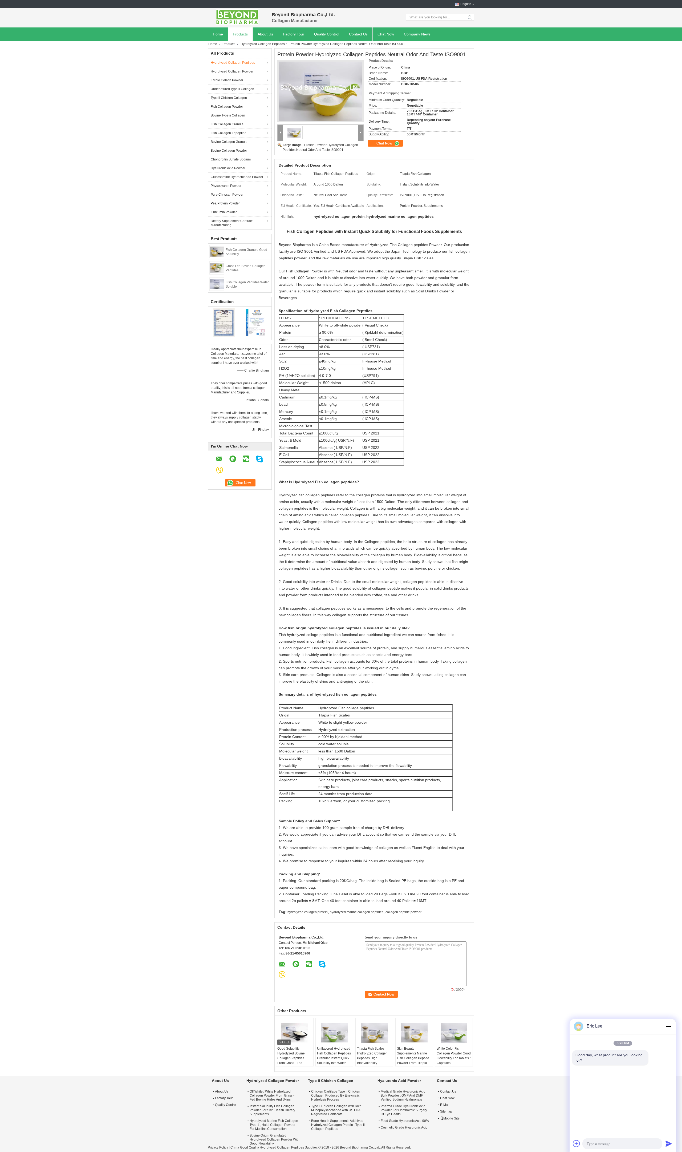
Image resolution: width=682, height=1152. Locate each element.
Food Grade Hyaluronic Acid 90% (405, 1121)
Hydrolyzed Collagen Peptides (263, 44)
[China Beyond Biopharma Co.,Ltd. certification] (224, 322)
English (465, 4)
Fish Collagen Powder (227, 106)
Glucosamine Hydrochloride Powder (237, 177)
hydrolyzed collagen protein (307, 912)
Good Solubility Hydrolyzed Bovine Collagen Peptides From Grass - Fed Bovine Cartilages (291, 1058)
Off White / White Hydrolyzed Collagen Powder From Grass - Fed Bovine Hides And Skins (272, 1095)
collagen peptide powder (403, 912)
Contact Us (358, 34)
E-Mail (444, 1105)
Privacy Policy (218, 1147)
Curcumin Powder (224, 212)
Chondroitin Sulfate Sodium (231, 159)
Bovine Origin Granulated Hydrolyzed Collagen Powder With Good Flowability (274, 1139)
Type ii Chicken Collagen (229, 98)
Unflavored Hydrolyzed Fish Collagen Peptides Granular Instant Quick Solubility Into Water (334, 1056)
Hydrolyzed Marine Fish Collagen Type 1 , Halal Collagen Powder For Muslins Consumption (274, 1125)
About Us (265, 34)
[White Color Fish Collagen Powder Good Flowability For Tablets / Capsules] (454, 1033)
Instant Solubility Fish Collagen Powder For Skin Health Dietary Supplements (272, 1110)
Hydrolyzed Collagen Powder (232, 71)
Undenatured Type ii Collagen (232, 89)
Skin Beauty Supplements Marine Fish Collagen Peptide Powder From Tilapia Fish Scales (413, 1058)
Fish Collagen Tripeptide (228, 133)
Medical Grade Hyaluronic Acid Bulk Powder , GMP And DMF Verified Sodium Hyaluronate (403, 1095)
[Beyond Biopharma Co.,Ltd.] (237, 17)
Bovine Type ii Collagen (228, 115)
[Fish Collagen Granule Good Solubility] (217, 251)
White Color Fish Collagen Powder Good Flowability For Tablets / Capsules (454, 1056)
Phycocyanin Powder (226, 186)
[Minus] (668, 1026)
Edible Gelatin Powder (227, 80)
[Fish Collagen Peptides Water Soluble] (217, 284)
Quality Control (326, 34)
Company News (417, 34)
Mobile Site (451, 1118)
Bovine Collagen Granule (229, 142)
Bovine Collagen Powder (229, 150)
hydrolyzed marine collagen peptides (356, 912)
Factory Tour (293, 34)
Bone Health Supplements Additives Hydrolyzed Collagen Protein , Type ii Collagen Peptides (338, 1125)
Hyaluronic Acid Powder (228, 168)
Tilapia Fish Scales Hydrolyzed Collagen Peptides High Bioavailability (372, 1056)
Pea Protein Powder (225, 203)
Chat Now (385, 34)
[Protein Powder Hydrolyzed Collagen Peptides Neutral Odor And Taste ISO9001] (320, 91)
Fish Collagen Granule (227, 124)
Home (218, 34)
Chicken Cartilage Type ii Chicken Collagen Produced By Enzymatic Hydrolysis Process (335, 1095)
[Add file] (576, 1143)
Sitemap (446, 1111)
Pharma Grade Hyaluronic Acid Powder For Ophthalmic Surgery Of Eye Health (404, 1110)
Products (240, 34)
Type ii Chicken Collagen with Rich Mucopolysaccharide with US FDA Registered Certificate (336, 1110)
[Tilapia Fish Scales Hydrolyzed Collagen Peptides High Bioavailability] (374, 1033)
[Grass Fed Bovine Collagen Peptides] (217, 267)
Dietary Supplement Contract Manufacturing (232, 223)
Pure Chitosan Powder (227, 194)
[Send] (668, 1143)
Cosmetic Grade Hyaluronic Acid (404, 1127)
